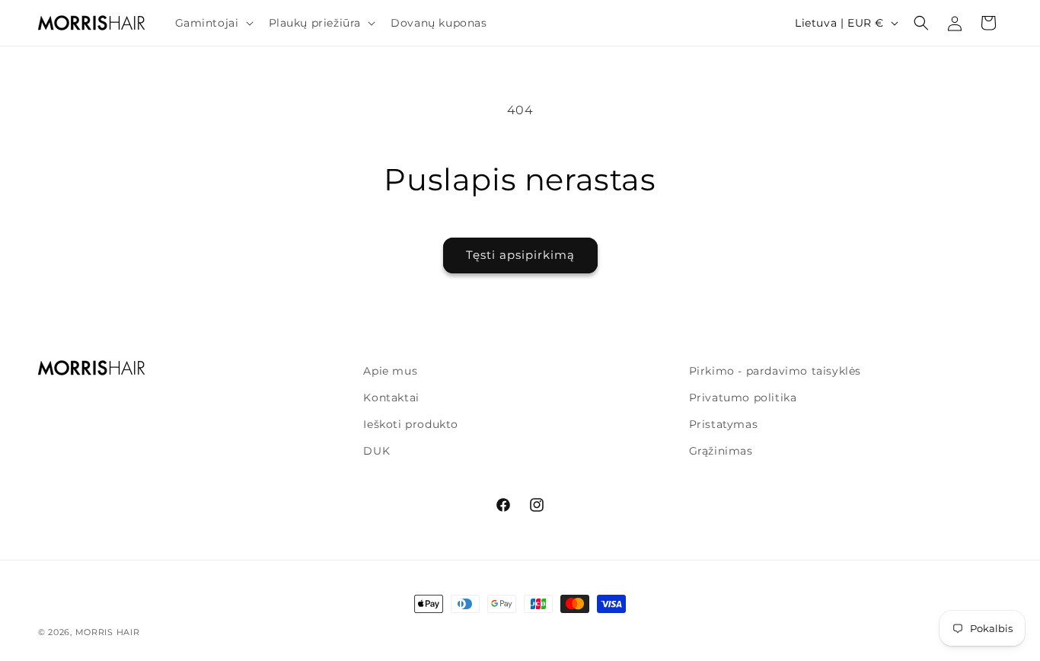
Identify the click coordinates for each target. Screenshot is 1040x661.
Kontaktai (391, 397)
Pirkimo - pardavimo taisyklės (775, 371)
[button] (213, 23)
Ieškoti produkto (410, 424)
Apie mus (390, 371)
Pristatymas (723, 424)
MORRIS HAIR (107, 632)
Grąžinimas (721, 451)
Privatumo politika (743, 397)
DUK (376, 451)
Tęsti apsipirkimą (520, 254)
